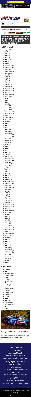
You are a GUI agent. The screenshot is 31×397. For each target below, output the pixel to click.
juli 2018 (7, 237)
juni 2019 (7, 216)
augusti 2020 (8, 189)
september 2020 (9, 187)
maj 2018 (7, 241)
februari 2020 (8, 200)
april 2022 (7, 150)
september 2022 (9, 140)
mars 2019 (8, 222)
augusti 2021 (8, 166)
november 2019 (9, 206)
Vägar (6, 308)
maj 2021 (7, 171)
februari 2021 (8, 177)
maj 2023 (7, 125)
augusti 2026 (8, 50)
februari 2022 (8, 154)
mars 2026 (8, 59)
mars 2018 (8, 245)
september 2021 (9, 164)
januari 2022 (8, 156)
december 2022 (9, 135)
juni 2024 (7, 100)
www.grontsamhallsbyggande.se (15, 355)
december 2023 (9, 112)
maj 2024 (7, 102)
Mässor (7, 283)
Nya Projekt (8, 285)
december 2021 (9, 158)
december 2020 (9, 181)
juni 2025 (7, 77)
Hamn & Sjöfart (9, 275)
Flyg (6, 271)
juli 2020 (7, 191)
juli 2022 (7, 144)
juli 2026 (7, 51)
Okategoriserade (9, 288)
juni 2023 (7, 123)
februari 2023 (8, 131)
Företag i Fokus (9, 273)
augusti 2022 (8, 142)
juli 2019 (7, 214)
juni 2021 (7, 169)
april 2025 (7, 81)
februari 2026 (8, 61)
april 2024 (7, 104)
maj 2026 (7, 55)
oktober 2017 (8, 255)
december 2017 (9, 251)
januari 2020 (8, 202)
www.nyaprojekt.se (15, 350)
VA (5, 306)
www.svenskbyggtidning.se (15, 352)
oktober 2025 (8, 69)
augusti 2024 (8, 96)
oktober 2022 (8, 139)
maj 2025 (7, 79)
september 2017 (9, 257)
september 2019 (9, 210)
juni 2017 (7, 262)
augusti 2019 (8, 212)
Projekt (7, 294)
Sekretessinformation (16, 396)
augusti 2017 (8, 258)
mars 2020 (8, 198)
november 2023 (9, 113)
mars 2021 (8, 175)
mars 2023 (8, 129)
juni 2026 (7, 53)
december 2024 (9, 88)
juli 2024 (7, 98)
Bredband (7, 269)
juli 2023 (7, 121)
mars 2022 (8, 152)
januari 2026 (8, 63)
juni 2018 (7, 239)
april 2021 (7, 173)
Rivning (7, 296)
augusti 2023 (8, 119)
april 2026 (7, 57)
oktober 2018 (8, 231)
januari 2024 (8, 110)
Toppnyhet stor (9, 302)
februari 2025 (8, 84)
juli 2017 (7, 260)
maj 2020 (7, 195)
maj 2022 (7, 148)
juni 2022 (7, 146)
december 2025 (9, 65)
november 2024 (9, 90)
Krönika (7, 279)
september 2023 (9, 117)
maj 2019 (7, 218)
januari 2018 (8, 249)
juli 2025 (7, 75)
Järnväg (7, 277)
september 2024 (9, 94)
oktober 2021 (8, 162)
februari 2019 (8, 224)
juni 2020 (7, 193)
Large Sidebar (9, 281)
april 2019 (7, 220)
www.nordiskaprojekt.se (15, 353)
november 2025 (9, 67)
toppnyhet (7, 300)
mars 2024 (8, 106)
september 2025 (9, 71)
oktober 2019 (8, 208)
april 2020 (7, 197)
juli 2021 (7, 168)
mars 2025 (8, 83)
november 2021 (9, 160)
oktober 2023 (8, 115)
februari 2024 (8, 108)
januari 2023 (8, 133)
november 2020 (9, 183)
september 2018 (9, 233)
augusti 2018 (8, 235)
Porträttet (7, 290)
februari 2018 (8, 247)
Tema (6, 298)
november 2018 (9, 229)
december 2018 (9, 228)
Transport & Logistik (10, 304)
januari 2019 (8, 226)
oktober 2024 (8, 92)
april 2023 (7, 127)
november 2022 (9, 137)
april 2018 (7, 243)
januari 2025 (8, 86)
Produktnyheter (9, 292)
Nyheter (7, 287)
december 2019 (9, 204)
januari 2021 (8, 179)
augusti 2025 (8, 73)
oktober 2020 (8, 185)
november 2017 (9, 253)
